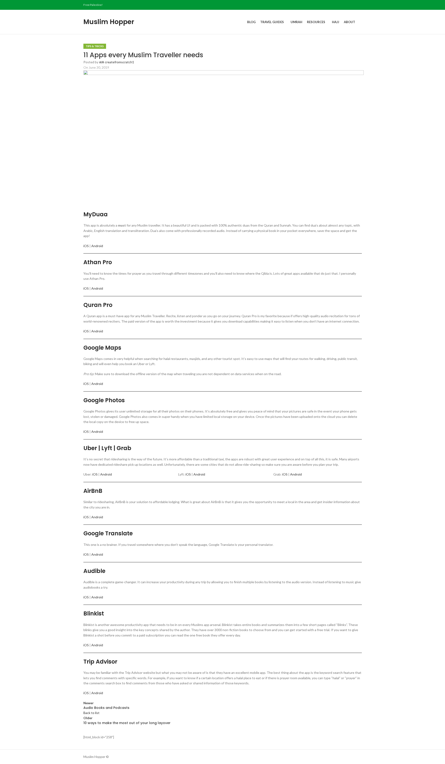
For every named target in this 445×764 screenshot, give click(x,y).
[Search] (362, 22)
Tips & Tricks (95, 46)
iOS (86, 246)
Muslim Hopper (108, 21)
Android (97, 246)
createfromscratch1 (119, 62)
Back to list (91, 713)
